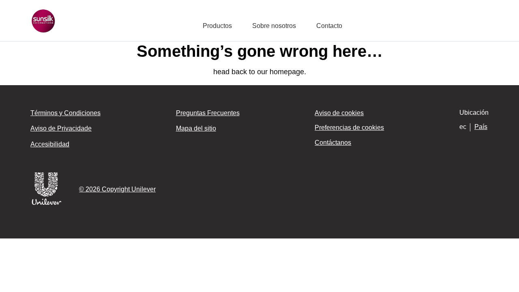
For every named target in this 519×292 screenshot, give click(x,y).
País (480, 126)
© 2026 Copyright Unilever (117, 189)
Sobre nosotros (274, 25)
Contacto (329, 25)
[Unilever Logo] (46, 203)
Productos (217, 25)
